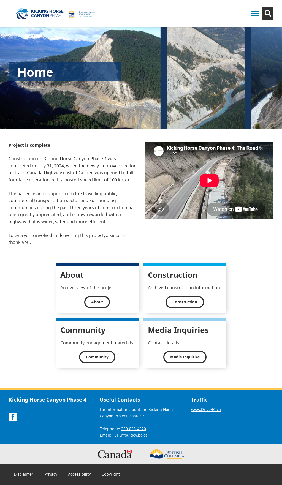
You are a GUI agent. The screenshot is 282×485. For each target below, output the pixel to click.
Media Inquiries (185, 356)
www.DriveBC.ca (206, 409)
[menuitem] (24, 474)
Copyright (111, 474)
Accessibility (79, 474)
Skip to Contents (178, 10)
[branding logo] (57, 13)
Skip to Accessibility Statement (178, 13)
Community (97, 356)
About (97, 301)
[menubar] (67, 475)
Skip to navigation (178, 10)
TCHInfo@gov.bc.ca (130, 435)
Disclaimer (23, 474)
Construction (184, 301)
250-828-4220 (133, 428)
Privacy (50, 474)
